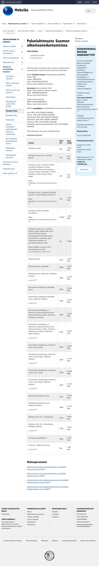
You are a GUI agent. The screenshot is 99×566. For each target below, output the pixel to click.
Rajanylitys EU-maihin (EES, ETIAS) (11, 103)
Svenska (87, 2)
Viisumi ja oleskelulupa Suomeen (76, 31)
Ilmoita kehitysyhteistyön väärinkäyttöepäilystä (85, 525)
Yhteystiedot (84, 169)
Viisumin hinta (11, 111)
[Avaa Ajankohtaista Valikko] (73, 24)
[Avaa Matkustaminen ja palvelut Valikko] (28, 24)
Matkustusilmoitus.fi (83, 522)
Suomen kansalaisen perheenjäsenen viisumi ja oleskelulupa (11, 129)
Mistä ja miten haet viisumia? (13, 91)
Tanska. (85, 120)
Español (95, 2)
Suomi (40, 31)
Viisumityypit (10, 97)
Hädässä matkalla (9, 46)
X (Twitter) (55, 514)
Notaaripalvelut (8, 62)
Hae (93, 10)
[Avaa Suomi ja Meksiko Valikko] (60, 24)
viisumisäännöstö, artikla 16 (38, 252)
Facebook (55, 512)
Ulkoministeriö (81, 514)
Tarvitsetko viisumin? (10, 77)
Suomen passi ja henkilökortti (9, 52)
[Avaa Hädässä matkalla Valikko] (22, 46)
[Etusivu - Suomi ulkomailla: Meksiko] (8, 11)
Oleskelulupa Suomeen (10, 149)
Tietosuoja (44, 541)
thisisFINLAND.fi (82, 519)
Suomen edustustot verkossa (13, 541)
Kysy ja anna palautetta (88, 541)
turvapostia (85, 157)
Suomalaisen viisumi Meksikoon (10, 163)
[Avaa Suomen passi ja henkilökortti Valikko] (22, 52)
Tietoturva (55, 541)
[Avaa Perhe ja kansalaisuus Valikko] (22, 58)
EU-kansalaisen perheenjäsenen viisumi (11, 141)
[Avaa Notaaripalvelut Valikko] (22, 62)
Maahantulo (10, 120)
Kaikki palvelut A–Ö (10, 173)
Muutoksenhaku (11, 115)
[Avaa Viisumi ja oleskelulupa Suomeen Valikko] (22, 69)
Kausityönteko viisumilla (11, 156)
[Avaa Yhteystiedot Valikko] (86, 24)
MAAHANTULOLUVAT (37, 56)
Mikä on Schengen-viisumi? (13, 84)
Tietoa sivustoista (31, 541)
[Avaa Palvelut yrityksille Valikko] (44, 24)
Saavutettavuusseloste (69, 541)
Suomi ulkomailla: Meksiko (26, 31)
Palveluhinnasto (9, 169)
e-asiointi (31, 280)
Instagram (55, 517)
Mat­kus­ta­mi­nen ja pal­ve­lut (53, 31)
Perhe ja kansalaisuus (11, 58)
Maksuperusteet (36, 58)
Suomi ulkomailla (8, 31)
